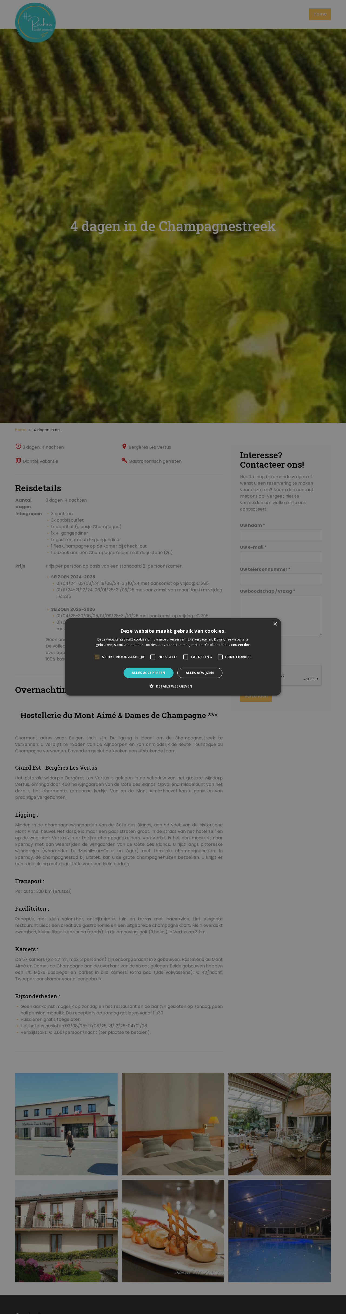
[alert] (173, 657)
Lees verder (239, 644)
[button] (173, 686)
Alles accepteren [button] (148, 673)
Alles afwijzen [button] (200, 673)
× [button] (275, 624)
